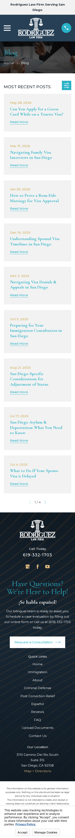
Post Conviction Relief (37, 696)
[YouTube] (47, 566)
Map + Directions (37, 771)
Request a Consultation (34, 642)
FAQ (37, 720)
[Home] (36, 28)
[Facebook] (37, 566)
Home (37, 664)
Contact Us (37, 736)
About (37, 680)
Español (37, 704)
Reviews (37, 712)
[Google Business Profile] (27, 566)
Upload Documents (37, 728)
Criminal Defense (37, 688)
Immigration (37, 672)
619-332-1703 (37, 554)
